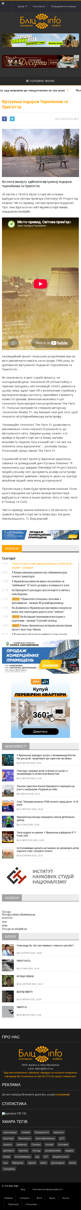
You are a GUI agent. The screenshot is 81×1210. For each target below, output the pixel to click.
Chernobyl (44, 467)
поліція (49, 1144)
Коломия (63, 1144)
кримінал (22, 1144)
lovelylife (24, 211)
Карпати (23, 1150)
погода (36, 1150)
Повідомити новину (63, 6)
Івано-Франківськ (45, 1138)
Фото (39, 1198)
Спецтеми (31, 1204)
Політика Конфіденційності (47, 1189)
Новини (8, 1198)
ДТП (62, 1138)
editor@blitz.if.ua (44, 1068)
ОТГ (46, 1156)
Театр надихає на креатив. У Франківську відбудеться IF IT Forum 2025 (46, 834)
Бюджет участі (60, 1156)
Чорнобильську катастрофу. (42, 416)
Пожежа (36, 1144)
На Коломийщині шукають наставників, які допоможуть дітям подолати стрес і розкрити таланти (48, 850)
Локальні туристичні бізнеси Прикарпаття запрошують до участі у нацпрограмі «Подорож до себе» (46, 788)
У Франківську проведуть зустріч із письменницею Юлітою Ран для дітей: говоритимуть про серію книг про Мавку (46, 757)
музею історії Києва (53, 207)
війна (43, 1162)
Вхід (23, 1189)
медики (69, 1150)
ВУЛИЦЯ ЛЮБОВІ (25, 976)
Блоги (66, 1198)
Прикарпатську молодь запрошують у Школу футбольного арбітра (46, 819)
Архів (22, 6)
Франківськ (24, 1138)
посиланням (62, 1094)
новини (26, 1132)
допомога (8, 1150)
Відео (52, 1198)
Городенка (9, 1168)
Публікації (13, 1204)
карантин (59, 1132)
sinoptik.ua (21, 928)
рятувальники (53, 1150)
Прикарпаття (42, 1132)
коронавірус (10, 1132)
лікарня (7, 1144)
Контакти (39, 6)
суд (37, 1156)
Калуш (6, 1156)
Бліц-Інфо (8, 1138)
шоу (5, 1162)
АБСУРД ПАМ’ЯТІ (25, 992)
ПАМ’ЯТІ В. (22, 1007)
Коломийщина (22, 1156)
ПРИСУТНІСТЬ (23, 961)
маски (72, 1162)
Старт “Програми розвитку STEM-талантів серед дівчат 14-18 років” (47, 803)
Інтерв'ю (24, 1198)
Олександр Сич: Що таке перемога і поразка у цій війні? (45, 945)
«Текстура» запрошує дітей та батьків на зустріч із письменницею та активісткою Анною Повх (42, 772)
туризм (32, 1162)
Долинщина (57, 1162)
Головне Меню (42, 81)
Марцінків (17, 1162)
